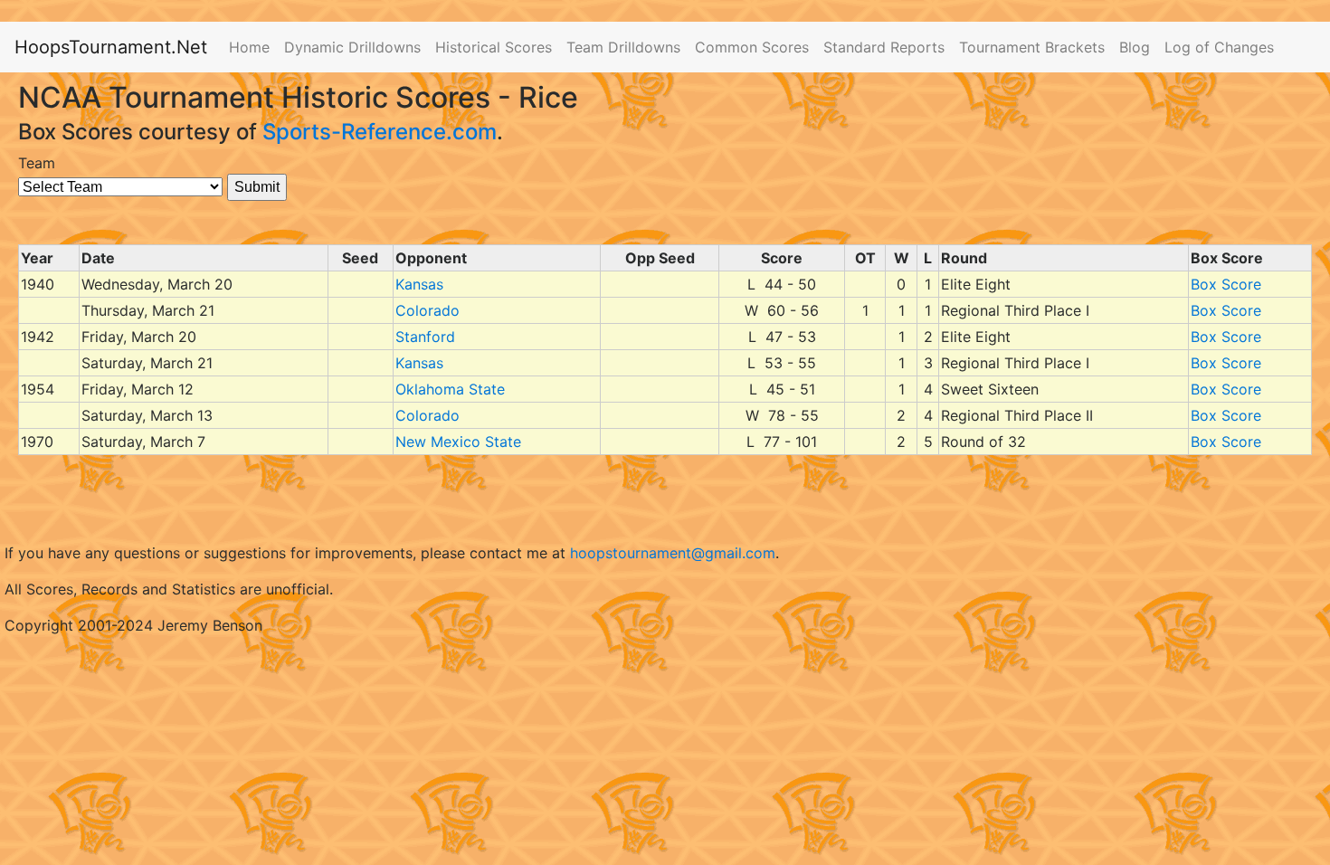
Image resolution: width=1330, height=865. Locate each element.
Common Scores (752, 47)
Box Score (1226, 284)
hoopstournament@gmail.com (672, 553)
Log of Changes (1219, 47)
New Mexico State (458, 441)
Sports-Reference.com (379, 132)
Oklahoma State (450, 389)
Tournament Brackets (1032, 47)
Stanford (425, 337)
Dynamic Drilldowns (352, 47)
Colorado (427, 310)
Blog (1134, 47)
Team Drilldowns (623, 47)
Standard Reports (884, 47)
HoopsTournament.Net (110, 47)
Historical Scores (493, 47)
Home (249, 47)
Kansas (419, 284)
